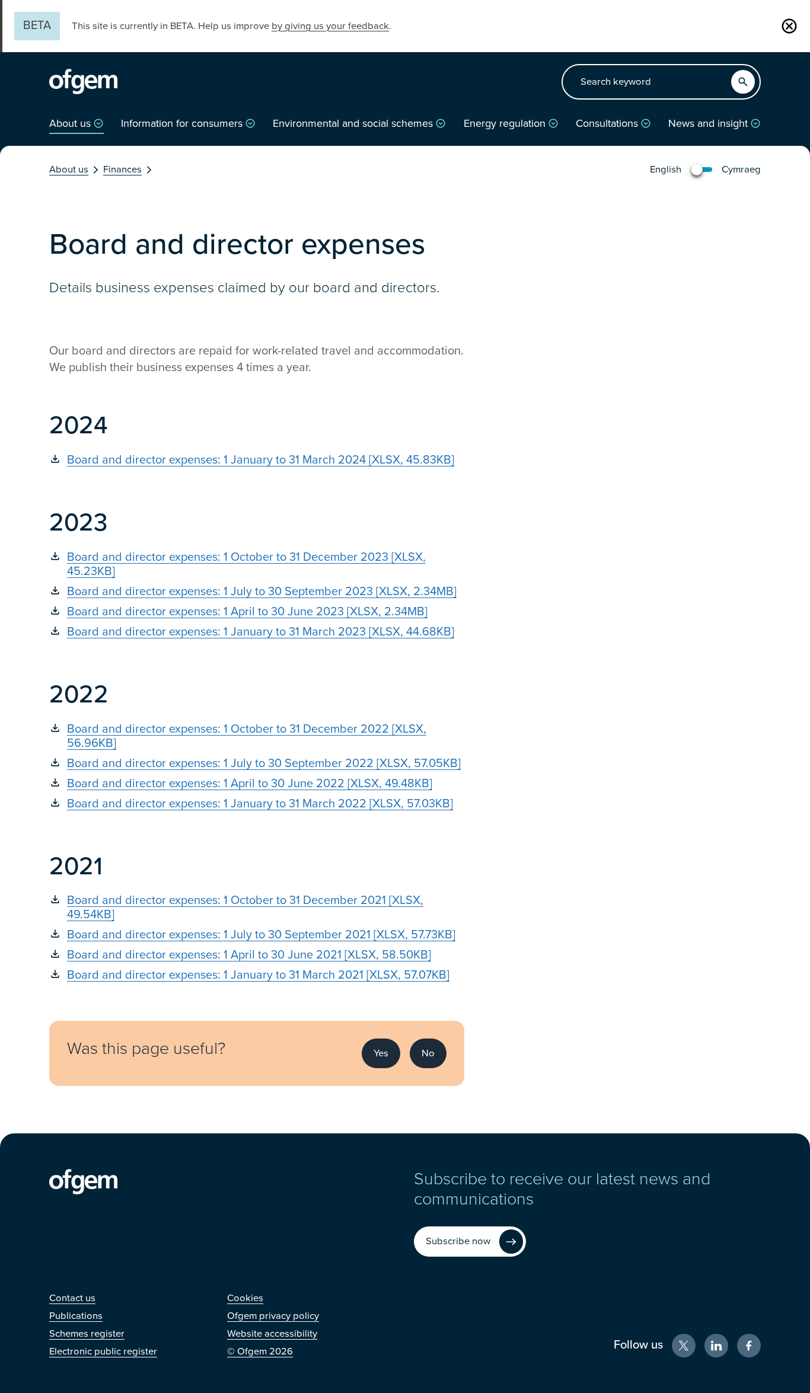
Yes (381, 1053)
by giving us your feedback (330, 26)
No (428, 1053)
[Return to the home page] (83, 82)
